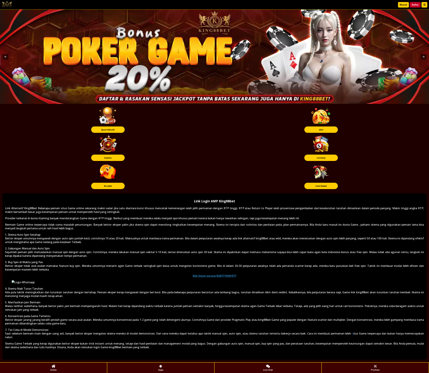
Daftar (415, 4)
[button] (5, 57)
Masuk (403, 4)
